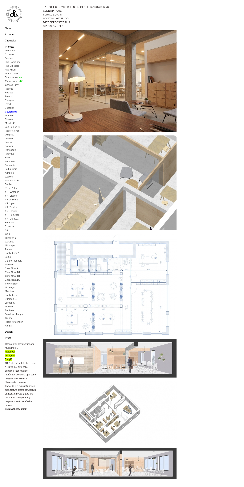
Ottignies (9, 134)
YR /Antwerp (11, 199)
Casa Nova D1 (12, 276)
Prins (7, 230)
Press (8, 337)
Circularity (10, 40)
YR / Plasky (11, 211)
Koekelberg (11, 295)
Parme (8, 249)
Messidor (9, 291)
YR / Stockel (11, 207)
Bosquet (9, 108)
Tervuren (9, 264)
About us (10, 34)
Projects (9, 46)
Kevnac (9, 92)
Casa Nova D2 (12, 280)
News (8, 28)
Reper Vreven (12, 131)
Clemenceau (11, 81)
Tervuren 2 (10, 238)
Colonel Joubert (13, 260)
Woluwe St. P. (12, 180)
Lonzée (9, 138)
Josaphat (9, 302)
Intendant (10, 50)
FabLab (9, 58)
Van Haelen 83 (12, 127)
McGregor (10, 287)
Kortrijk (8, 325)
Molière (9, 306)
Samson (9, 146)
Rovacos (9, 226)
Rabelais (9, 153)
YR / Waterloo (12, 192)
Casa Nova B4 (12, 272)
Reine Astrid (11, 188)
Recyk (8, 104)
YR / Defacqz (11, 218)
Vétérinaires (11, 283)
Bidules (9, 119)
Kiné (7, 157)
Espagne (9, 100)
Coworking (11, 111)
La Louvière (11, 169)
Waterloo (9, 241)
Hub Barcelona (13, 62)
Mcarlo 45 (10, 123)
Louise (8, 142)
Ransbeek (10, 150)
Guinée (9, 318)
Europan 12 (11, 299)
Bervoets (9, 222)
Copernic (9, 54)
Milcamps (10, 245)
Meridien (9, 115)
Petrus (8, 96)
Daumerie (10, 165)
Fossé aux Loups (14, 314)
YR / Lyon (10, 203)
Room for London (14, 322)
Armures (9, 173)
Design (9, 331)
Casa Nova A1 (12, 268)
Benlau (8, 184)
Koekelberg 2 (12, 253)
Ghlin (7, 234)
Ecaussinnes (11, 77)
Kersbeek (10, 161)
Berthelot (9, 310)
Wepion (9, 176)
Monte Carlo (11, 73)
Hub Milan (10, 69)
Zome (8, 257)
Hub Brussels (12, 66)
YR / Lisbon (11, 195)
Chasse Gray (11, 85)
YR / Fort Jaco (12, 215)
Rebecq (9, 89)
